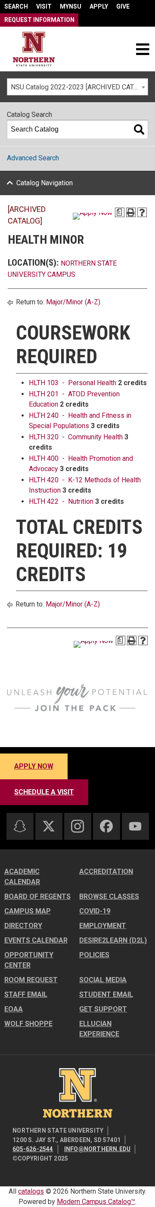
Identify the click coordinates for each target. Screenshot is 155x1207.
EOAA (13, 1009)
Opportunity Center (28, 960)
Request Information (39, 19)
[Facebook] (106, 826)
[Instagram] (77, 826)
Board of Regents (37, 896)
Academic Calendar (22, 876)
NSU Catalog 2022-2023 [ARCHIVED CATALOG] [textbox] (79, 87)
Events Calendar (36, 940)
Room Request (31, 980)
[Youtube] (135, 826)
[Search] (139, 129)
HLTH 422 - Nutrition (61, 501)
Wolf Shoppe (28, 1024)
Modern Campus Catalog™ (96, 1202)
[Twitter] (48, 826)
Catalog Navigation (44, 183)
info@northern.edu (97, 1149)
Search (16, 6)
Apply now (33, 766)
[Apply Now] (92, 216)
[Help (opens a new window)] (142, 212)
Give (123, 6)
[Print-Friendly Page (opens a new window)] (131, 212)
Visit (44, 6)
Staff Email (25, 994)
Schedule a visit (44, 792)
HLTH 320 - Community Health (76, 437)
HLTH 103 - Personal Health (72, 383)
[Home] (34, 49)
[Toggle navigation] (142, 49)
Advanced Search (33, 158)
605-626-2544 (32, 1149)
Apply (99, 6)
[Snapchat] (19, 826)
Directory (23, 926)
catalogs (31, 1191)
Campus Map (27, 911)
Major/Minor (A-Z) (73, 302)
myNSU (70, 6)
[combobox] (77, 86)
